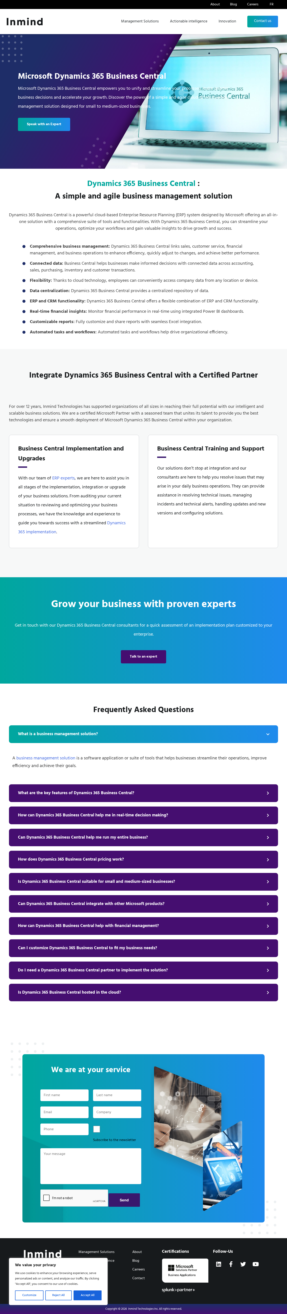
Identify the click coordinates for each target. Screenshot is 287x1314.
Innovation (227, 21)
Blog (233, 4)
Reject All (58, 1295)
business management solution (45, 758)
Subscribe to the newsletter (114, 1140)
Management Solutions (140, 21)
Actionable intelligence (188, 21)
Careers (253, 4)
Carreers (138, 1269)
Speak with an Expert (44, 124)
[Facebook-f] (231, 1264)
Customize (29, 1295)
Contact (138, 1278)
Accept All (87, 1295)
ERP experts (63, 478)
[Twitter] (243, 1264)
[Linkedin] (218, 1264)
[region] (58, 1281)
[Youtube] (255, 1264)
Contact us (262, 21)
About (215, 4)
